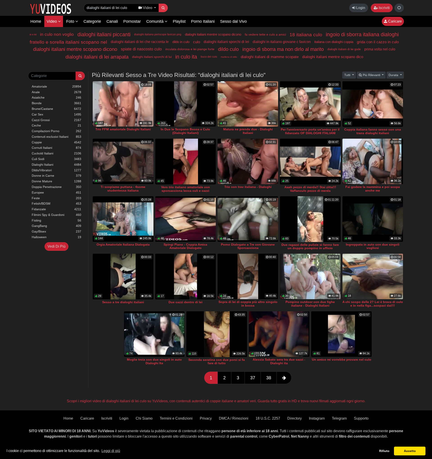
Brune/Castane (56, 109)
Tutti (347, 75)
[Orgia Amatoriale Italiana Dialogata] (123, 219)
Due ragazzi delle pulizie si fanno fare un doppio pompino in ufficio (310, 246)
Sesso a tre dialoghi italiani (123, 302)
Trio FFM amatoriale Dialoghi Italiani (123, 129)
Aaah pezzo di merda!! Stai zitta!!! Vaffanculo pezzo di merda (310, 188)
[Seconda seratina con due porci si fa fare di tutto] (216, 334)
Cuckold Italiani (56, 153)
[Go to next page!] (284, 377)
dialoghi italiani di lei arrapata (96, 57)
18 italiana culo (306, 34)
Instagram (317, 418)
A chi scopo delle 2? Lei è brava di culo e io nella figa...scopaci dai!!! (372, 303)
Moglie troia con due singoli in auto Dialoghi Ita (154, 361)
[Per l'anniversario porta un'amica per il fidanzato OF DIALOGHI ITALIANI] (310, 104)
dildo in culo (180, 42)
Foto (70, 21)
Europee (56, 192)
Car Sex (56, 114)
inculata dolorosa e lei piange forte (189, 49)
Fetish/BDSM (56, 203)
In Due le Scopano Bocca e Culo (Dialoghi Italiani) (185, 131)
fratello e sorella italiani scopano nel (68, 42)
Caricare (394, 21)
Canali (112, 21)
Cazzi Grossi (56, 120)
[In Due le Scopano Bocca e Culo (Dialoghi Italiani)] (185, 104)
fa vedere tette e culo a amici (265, 34)
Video (52, 21)
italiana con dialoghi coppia (333, 42)
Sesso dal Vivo (233, 21)
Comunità (155, 21)
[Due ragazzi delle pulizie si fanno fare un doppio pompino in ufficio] (310, 219)
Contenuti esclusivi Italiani (56, 136)
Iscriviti (384, 8)
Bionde (56, 103)
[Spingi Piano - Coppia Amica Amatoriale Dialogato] (185, 219)
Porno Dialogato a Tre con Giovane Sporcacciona (248, 246)
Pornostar (132, 21)
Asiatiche (56, 97)
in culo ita (186, 57)
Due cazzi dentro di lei (185, 302)
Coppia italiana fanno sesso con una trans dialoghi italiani (372, 131)
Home (35, 21)
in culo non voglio (57, 34)
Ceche (56, 125)
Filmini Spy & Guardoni (56, 215)
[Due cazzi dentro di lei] (185, 276)
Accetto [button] (410, 451)
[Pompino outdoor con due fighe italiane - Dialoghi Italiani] (310, 276)
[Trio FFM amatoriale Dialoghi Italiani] (123, 104)
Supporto (361, 418)
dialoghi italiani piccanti (103, 34)
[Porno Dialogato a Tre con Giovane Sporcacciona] (248, 219)
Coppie (56, 142)
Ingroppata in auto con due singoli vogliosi (372, 246)
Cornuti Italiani (56, 147)
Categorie (92, 21)
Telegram (339, 418)
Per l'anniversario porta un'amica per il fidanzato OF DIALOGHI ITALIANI (310, 131)
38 (268, 377)
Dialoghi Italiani (56, 164)
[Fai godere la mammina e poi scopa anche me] (372, 161)
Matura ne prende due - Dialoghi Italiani (248, 131)
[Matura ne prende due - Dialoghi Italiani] (248, 104)
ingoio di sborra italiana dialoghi (362, 34)
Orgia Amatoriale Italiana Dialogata (123, 244)
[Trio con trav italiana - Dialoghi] (248, 161)
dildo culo (228, 49)
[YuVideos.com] (50, 8)
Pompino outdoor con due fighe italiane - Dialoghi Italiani (310, 303)
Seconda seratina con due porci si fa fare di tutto (216, 361)
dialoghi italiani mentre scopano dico (332, 57)
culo (196, 42)
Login (360, 8)
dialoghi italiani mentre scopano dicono (213, 34)
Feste (56, 198)
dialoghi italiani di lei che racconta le (140, 42)
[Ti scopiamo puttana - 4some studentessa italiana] (123, 161)
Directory (294, 418)
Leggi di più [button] (110, 451)
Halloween (56, 237)
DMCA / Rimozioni (233, 418)
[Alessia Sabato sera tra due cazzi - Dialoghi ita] (279, 334)
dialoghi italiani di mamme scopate (270, 57)
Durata (394, 75)
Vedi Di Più (56, 246)
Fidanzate (56, 209)
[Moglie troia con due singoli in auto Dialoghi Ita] (154, 334)
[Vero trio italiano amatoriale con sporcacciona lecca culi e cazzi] (185, 161)
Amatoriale (56, 86)
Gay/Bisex (56, 231)
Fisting (56, 220)
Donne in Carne (56, 175)
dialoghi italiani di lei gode (344, 49)
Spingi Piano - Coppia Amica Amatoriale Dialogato (185, 246)
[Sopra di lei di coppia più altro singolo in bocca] (248, 276)
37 (252, 377)
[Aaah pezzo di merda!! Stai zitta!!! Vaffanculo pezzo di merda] (310, 161)
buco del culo (209, 56)
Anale (56, 92)
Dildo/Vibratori (56, 170)
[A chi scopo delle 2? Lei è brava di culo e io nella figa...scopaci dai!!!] (372, 276)
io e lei (33, 34)
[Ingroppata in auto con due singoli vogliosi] (372, 219)
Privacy (206, 418)
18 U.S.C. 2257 (268, 418)
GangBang (56, 226)
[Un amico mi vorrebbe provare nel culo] (341, 334)
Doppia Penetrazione (56, 187)
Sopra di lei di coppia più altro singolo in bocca (247, 303)
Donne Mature (56, 181)
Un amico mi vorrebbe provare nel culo (341, 359)
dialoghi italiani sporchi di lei (226, 42)
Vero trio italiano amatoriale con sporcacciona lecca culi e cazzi (185, 188)
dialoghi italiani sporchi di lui (152, 57)
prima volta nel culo (379, 49)
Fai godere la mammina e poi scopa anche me (372, 188)
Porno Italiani (203, 21)
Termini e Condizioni (176, 418)
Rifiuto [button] (384, 451)
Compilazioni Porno (56, 131)
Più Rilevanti (371, 75)
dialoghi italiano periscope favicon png (157, 34)
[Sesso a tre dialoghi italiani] (123, 276)
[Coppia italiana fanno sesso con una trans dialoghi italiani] (372, 104)
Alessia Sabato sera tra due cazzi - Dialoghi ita (279, 361)
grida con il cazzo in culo (378, 42)
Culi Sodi (56, 159)
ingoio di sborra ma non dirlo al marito (283, 49)
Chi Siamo (144, 418)
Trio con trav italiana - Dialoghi (248, 187)
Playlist (179, 21)
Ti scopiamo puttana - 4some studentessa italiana (123, 188)
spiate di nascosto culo (141, 49)
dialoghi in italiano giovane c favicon (282, 42)
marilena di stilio (229, 57)
